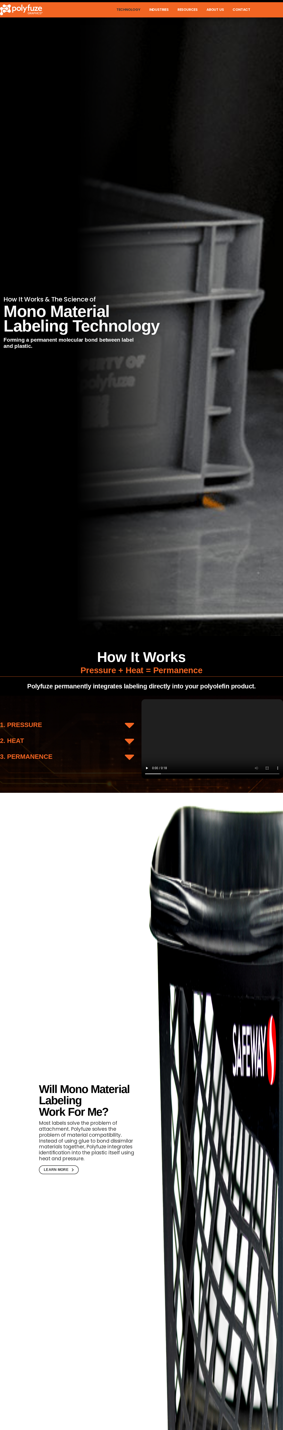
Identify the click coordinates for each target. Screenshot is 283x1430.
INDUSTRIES (159, 10)
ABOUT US (215, 10)
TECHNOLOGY (128, 10)
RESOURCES (188, 10)
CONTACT (241, 10)
